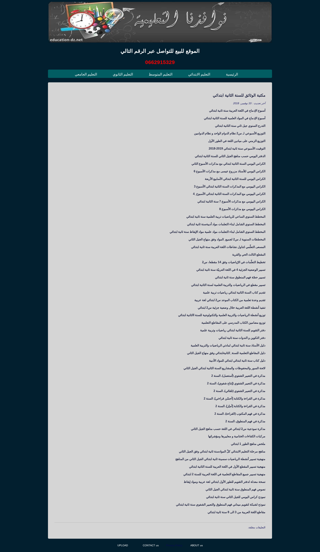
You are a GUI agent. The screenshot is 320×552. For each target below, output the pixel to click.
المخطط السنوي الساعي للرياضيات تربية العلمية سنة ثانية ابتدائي (225, 216)
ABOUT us (196, 545)
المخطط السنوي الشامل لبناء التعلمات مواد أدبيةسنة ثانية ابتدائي (226, 224)
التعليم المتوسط (160, 74)
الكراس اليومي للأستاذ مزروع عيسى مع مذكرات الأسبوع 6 (229, 171)
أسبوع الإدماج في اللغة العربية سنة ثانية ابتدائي (237, 110)
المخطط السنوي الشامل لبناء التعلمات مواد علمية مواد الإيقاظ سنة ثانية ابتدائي (217, 231)
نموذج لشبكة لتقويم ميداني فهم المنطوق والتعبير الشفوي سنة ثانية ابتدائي (220, 504)
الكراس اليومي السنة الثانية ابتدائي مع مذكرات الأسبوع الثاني (228, 163)
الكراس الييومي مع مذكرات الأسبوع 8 (242, 209)
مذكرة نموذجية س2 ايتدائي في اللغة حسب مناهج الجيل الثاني (228, 428)
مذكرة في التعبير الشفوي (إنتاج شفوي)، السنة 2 (236, 383)
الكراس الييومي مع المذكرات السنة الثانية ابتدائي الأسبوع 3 (229, 186)
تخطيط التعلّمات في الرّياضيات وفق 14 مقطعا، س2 (233, 262)
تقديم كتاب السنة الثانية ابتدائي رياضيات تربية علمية (234, 292)
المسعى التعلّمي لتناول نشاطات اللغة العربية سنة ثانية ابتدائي (228, 247)
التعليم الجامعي (86, 74)
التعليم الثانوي (123, 74)
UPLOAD (122, 545)
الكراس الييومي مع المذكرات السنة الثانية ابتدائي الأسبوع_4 (229, 193)
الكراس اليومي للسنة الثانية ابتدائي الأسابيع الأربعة (235, 178)
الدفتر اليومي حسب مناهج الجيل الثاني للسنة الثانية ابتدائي (230, 156)
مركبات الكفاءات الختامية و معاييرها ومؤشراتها (236, 436)
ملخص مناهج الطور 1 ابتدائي (248, 443)
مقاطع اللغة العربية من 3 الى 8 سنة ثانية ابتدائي (236, 512)
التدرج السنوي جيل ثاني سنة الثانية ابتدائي (240, 125)
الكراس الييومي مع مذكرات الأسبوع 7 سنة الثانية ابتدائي (231, 201)
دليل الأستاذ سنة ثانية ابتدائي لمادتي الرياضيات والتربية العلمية (228, 345)
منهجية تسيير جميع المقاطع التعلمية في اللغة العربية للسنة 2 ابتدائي (224, 474)
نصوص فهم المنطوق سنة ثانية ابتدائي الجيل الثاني (235, 489)
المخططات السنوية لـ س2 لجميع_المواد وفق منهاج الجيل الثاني (227, 239)
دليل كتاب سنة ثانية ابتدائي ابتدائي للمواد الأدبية (237, 360)
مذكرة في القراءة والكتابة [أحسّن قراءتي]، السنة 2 (234, 398)
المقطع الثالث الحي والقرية (248, 254)
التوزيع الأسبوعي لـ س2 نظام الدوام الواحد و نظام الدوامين (229, 133)
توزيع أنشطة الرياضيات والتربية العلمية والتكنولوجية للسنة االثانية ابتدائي (221, 315)
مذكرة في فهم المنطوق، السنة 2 (245, 421)
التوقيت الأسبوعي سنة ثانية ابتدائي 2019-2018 (237, 148)
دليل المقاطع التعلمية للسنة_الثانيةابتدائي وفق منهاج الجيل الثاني (226, 353)
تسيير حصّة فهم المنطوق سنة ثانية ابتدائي (240, 277)
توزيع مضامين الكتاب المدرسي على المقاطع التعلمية (233, 322)
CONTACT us (151, 545)
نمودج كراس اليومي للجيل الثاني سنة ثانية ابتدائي (235, 497)
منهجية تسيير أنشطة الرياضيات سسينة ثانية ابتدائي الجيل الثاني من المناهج (220, 459)
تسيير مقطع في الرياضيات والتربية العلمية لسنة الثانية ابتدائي (228, 284)
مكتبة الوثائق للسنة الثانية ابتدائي (239, 95)
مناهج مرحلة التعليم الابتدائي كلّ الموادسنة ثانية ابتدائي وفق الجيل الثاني (222, 451)
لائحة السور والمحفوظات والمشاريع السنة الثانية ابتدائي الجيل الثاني (224, 368)
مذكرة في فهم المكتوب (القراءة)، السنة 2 (239, 413)
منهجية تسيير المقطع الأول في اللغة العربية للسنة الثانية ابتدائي (227, 466)
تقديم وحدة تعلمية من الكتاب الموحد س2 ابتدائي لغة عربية (229, 300)
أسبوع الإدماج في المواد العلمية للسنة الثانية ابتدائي (234, 118)
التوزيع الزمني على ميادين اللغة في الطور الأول (236, 140)
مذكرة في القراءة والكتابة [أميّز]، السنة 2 (240, 406)
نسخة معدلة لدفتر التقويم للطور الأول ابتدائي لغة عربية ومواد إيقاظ (224, 481)
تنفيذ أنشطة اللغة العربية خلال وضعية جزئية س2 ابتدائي (231, 307)
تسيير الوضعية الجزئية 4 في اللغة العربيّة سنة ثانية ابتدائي (230, 269)
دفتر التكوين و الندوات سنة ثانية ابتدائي (242, 337)
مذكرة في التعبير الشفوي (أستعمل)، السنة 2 (238, 375)
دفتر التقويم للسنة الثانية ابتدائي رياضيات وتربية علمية (232, 330)
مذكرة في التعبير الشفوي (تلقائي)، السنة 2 (239, 390)
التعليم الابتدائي (199, 74)
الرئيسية (232, 74)
